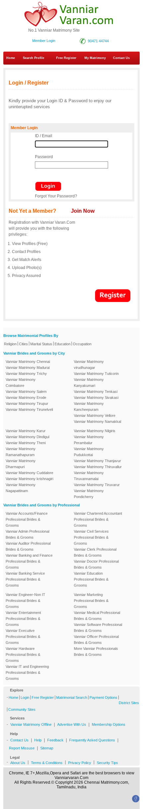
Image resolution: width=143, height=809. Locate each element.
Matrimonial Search (71, 697)
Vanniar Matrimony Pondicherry (89, 494)
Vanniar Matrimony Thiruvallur (98, 467)
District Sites (129, 703)
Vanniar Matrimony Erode (26, 398)
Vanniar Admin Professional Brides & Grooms (27, 534)
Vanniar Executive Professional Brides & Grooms (23, 637)
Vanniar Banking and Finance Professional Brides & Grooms (29, 561)
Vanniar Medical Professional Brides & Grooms (97, 616)
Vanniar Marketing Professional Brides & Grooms (91, 601)
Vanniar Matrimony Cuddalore (29, 473)
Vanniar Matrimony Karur (26, 431)
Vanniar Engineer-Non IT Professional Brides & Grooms (25, 601)
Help (38, 740)
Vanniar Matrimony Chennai (28, 362)
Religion (10, 344)
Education (63, 344)
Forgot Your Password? (56, 196)
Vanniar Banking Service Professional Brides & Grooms (25, 579)
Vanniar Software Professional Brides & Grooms (98, 628)
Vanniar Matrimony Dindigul (27, 437)
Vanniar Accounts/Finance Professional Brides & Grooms (27, 519)
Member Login (43, 41)
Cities (23, 344)
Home (10, 58)
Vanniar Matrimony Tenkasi (95, 392)
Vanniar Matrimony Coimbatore (21, 383)
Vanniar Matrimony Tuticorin (96, 374)
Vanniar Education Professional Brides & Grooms (91, 579)
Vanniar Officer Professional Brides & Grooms (96, 640)
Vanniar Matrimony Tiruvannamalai (89, 476)
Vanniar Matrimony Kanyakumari (89, 383)
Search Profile (33, 58)
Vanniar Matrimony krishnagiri (29, 479)
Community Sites (22, 709)
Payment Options (103, 697)
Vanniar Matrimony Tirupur (27, 403)
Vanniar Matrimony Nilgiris (94, 431)
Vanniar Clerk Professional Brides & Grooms (95, 552)
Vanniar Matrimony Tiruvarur (97, 485)
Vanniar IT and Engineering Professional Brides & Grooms (27, 672)
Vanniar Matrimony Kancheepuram (89, 406)
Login (25, 697)
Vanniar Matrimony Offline (31, 724)
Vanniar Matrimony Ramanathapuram (21, 452)
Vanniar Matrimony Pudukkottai (89, 452)
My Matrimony (95, 58)
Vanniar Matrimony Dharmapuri (21, 464)
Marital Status (41, 344)
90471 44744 (98, 41)
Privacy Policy (79, 763)
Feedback (55, 740)
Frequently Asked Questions (92, 740)
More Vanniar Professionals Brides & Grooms (96, 652)
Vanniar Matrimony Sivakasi (96, 398)
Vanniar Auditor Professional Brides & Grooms (28, 546)
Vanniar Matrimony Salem (26, 392)
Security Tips (107, 763)
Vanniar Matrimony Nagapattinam (21, 488)
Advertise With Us (71, 724)
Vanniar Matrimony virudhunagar (89, 365)
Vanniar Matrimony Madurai (28, 368)
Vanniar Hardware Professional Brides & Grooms (23, 655)
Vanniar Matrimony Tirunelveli (29, 409)
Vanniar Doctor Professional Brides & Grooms (96, 564)
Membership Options (108, 724)
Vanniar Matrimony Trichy (26, 374)
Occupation (82, 344)
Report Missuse (22, 748)
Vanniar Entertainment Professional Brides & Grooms (23, 619)
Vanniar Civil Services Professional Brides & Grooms (91, 537)
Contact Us (19, 740)
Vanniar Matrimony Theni (26, 443)
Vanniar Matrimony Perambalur (89, 440)
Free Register (66, 58)
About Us (17, 763)
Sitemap (46, 748)
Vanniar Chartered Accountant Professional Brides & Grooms (98, 519)
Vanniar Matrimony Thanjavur (97, 461)
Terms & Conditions (47, 763)
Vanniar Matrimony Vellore (94, 415)
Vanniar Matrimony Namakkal (97, 421)
